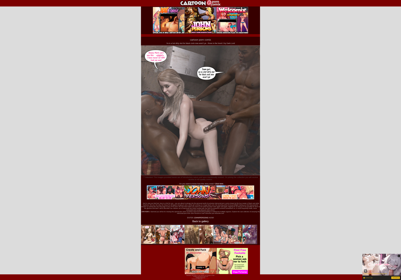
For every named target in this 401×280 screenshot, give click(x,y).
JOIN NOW (145, 211)
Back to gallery (200, 221)
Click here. (219, 184)
